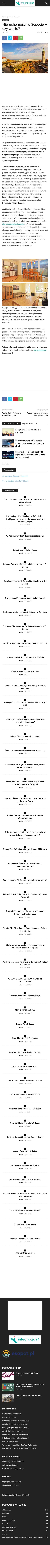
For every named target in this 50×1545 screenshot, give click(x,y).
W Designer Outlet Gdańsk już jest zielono (25, 536)
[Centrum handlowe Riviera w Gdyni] (8, 1398)
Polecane (17, 17)
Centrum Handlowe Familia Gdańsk (25, 1210)
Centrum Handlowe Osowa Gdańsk (25, 1239)
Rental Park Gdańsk (25, 1024)
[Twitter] (10, 38)
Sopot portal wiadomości (12, 1481)
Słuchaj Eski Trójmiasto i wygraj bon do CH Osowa (25, 849)
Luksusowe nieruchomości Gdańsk (15, 1495)
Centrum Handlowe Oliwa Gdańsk (25, 1123)
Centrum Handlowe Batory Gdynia (25, 1094)
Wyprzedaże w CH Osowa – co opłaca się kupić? (25, 880)
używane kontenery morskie (13, 1468)
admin (21, 505)
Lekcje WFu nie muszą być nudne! (25, 736)
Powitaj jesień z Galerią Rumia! (25, 671)
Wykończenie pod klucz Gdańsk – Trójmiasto (19, 1445)
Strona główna (7, 17)
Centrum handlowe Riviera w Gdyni (25, 996)
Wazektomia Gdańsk (10, 1441)
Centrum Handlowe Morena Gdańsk (25, 1109)
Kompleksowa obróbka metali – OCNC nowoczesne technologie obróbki (29, 443)
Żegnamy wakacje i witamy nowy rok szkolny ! (25, 750)
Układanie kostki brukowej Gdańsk (15, 1438)
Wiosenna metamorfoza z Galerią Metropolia (37, 414)
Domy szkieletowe (9, 1417)
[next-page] (7, 463)
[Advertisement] (25, 10)
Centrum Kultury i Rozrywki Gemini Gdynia (25, 1137)
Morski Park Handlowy (25, 1010)
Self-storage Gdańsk (10, 1465)
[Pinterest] (15, 38)
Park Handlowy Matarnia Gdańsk (25, 1165)
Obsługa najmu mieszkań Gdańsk (15, 481)
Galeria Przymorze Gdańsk (25, 1151)
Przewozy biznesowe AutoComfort (15, 1434)
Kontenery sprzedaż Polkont (13, 1461)
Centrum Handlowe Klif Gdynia (25, 1066)
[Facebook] (4, 38)
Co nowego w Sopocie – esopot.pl (15, 476)
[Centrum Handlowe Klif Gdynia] (8, 1376)
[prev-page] (3, 463)
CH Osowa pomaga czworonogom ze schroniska (25, 643)
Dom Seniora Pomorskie (11, 1414)
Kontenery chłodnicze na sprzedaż (15, 1421)
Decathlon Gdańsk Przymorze (25, 1038)
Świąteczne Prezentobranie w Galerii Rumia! (25, 598)
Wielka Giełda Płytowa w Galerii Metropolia (11, 414)
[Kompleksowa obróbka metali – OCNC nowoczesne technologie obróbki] (8, 443)
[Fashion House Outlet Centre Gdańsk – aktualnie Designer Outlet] (8, 1387)
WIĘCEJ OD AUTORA (29, 424)
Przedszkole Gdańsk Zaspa (12, 1431)
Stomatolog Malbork (10, 1485)
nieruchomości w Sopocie (13, 224)
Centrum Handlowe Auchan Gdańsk (25, 1052)
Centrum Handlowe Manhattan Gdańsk (25, 1080)
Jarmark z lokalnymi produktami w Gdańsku (25, 657)
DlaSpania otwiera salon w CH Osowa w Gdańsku (25, 612)
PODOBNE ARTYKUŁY (12, 424)
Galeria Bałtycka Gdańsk (25, 1224)
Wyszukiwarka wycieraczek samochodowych (19, 1448)
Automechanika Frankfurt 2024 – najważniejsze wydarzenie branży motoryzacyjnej (30, 454)
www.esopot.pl (40, 350)
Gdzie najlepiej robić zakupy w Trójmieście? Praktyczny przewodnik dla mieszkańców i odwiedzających (25, 519)
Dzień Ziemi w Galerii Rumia (25, 550)
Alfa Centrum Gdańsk (25, 1253)
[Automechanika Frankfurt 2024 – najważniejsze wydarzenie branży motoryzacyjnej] (8, 455)
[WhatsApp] (20, 38)
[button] (3, 3)
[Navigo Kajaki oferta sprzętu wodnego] (8, 432)
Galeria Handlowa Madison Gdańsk (25, 1179)
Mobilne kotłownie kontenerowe (14, 1424)
